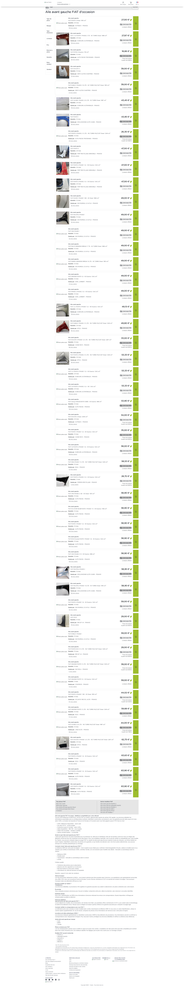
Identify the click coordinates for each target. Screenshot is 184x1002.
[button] (97, 23)
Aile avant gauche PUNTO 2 (108, 803)
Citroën (59, 924)
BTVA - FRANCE (82, 328)
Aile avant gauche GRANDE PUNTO (110, 805)
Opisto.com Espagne (74, 976)
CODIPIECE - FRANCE (81, 684)
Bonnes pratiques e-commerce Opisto (78, 963)
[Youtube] (52, 979)
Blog (46, 963)
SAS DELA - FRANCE (81, 669)
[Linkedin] (55, 979)
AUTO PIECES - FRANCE (82, 406)
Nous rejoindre (49, 968)
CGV (70, 961)
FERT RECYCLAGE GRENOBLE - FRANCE (89, 153)
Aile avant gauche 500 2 (107, 809)
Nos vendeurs (48, 966)
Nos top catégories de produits (53, 961)
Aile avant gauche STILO (107, 810)
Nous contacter (49, 971)
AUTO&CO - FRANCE (81, 25)
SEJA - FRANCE (80, 467)
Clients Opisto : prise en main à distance (55, 973)
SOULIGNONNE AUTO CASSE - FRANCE (89, 122)
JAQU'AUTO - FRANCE (82, 729)
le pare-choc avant (101, 930)
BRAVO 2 (60, 941)
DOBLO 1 (60, 940)
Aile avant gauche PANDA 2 (108, 807)
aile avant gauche (100, 840)
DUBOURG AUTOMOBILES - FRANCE (88, 40)
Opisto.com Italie (73, 974)
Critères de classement (74, 970)
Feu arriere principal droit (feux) (65, 809)
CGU (70, 959)
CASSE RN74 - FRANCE (82, 345)
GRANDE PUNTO (62, 936)
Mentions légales (73, 968)
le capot (83, 928)
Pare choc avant (60, 803)
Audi (58, 921)
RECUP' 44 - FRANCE (83, 622)
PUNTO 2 (60, 934)
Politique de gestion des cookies (77, 966)
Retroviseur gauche (61, 805)
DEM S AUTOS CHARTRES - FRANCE (88, 73)
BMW (59, 922)
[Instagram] (58, 979)
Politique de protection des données (78, 964)
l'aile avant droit (112, 928)
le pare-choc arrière (92, 928)
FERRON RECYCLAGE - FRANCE (87, 482)
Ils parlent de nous (50, 964)
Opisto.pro (71, 977)
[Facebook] (46, 979)
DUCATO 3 (60, 938)
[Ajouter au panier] (136, 23)
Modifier (135, 7)
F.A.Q (46, 970)
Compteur (59, 810)
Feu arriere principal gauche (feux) (66, 807)
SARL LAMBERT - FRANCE (83, 281)
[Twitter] (49, 979)
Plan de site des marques (51, 975)
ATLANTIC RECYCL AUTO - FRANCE (86, 699)
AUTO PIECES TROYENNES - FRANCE (88, 57)
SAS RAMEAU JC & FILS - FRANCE (87, 203)
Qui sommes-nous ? (50, 959)
